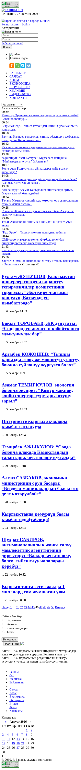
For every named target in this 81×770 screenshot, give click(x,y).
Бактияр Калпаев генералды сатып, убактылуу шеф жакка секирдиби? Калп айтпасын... (40, 138)
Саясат (13, 689)
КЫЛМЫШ (17, 90)
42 (21, 607)
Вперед (60, 607)
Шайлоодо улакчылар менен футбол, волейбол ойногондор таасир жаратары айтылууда (33, 241)
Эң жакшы (13, 620)
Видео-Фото (14, 705)
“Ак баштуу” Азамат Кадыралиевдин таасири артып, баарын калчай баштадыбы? (37, 191)
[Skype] (22, 65)
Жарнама (15, 678)
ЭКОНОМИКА (19, 83)
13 (18, 739)
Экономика (17, 696)
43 (25, 607)
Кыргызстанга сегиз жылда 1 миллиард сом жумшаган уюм (33, 589)
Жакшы (11, 624)
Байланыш (16, 682)
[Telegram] (28, 65)
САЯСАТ (15, 76)
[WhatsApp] (17, 65)
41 (17, 607)
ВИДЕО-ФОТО (20, 94)
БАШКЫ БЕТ (18, 73)
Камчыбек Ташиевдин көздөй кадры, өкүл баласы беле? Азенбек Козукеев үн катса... (39, 180)
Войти (26, 24)
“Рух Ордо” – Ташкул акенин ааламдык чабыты (34, 232)
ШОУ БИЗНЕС (19, 87)
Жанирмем (16, 700)
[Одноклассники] (11, 65)
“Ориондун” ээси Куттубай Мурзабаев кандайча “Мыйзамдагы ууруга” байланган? (34, 159)
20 (18, 743)
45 (33, 607)
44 (29, 607)
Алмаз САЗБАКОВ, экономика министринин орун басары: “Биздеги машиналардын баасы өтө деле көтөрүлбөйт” (40, 485)
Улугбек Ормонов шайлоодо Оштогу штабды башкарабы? (40, 260)
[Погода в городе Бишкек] (26, 20)
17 (3, 743)
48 (44, 607)
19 (13, 743)
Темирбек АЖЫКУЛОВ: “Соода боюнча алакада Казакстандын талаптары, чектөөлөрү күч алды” (38, 452)
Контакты (16, 710)
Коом (13, 693)
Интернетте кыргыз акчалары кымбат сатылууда (34, 424)
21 (22, 743)
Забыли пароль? (12, 43)
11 (8, 739)
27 (18, 747)
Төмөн (10, 632)
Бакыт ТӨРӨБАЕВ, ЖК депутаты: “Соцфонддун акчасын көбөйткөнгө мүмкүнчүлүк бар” (40, 328)
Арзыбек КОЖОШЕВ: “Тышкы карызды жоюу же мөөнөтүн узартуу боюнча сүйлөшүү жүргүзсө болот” (40, 359)
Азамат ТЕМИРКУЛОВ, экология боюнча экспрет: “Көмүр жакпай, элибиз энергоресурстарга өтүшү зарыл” (38, 392)
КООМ (14, 80)
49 (48, 607)
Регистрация (10, 24)
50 (52, 607)
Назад (5, 607)
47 (40, 607)
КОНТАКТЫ (18, 97)
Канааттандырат (17, 628)
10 (3, 739)
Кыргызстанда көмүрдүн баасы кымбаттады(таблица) (35, 516)
